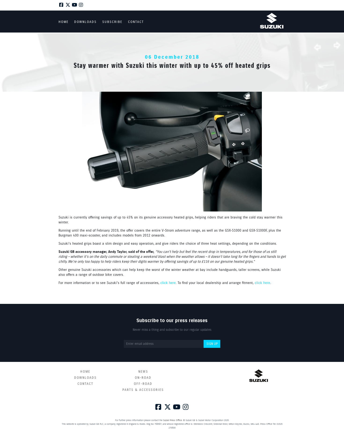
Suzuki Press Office (172, 420)
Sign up (212, 344)
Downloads (85, 378)
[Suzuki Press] (272, 21)
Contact (85, 384)
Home (85, 372)
